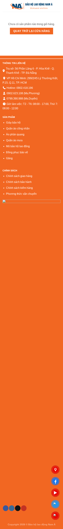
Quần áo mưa (14, 140)
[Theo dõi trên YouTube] (24, 508)
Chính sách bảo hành (19, 182)
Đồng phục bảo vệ (17, 152)
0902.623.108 (14, 93)
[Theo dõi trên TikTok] (17, 508)
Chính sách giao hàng (19, 176)
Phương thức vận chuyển (21, 193)
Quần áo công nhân (18, 128)
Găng (9, 158)
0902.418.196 (24, 87)
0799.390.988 (14, 98)
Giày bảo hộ (13, 122)
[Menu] (5, 6)
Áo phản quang (15, 134)
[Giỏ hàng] (58, 6)
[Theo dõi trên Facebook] (5, 508)
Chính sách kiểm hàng (19, 187)
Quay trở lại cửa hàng (31, 31)
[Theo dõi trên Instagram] (11, 508)
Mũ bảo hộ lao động (18, 146)
